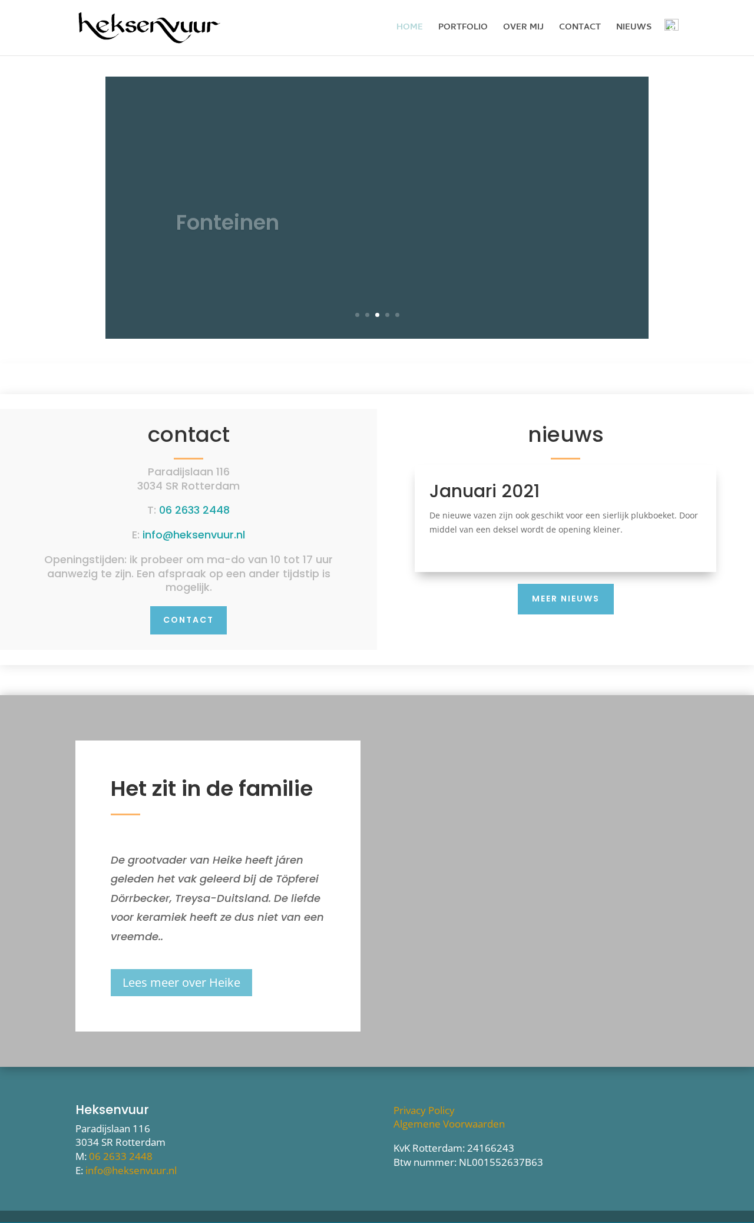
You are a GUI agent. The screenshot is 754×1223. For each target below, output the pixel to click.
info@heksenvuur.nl (194, 534)
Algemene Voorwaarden (449, 1124)
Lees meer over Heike (181, 982)
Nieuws (634, 29)
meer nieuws (566, 598)
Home (409, 29)
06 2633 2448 (194, 510)
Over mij (523, 29)
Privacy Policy (424, 1110)
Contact (580, 29)
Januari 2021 (484, 491)
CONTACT (188, 620)
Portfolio (463, 29)
